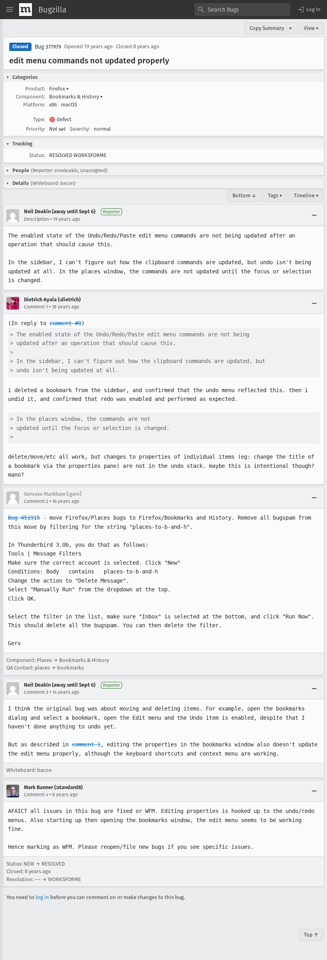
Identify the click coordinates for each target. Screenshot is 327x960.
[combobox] (242, 9)
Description (36, 219)
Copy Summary (267, 28)
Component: (30, 97)
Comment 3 (36, 692)
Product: (35, 89)
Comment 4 (36, 794)
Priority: (35, 129)
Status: (37, 155)
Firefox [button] (59, 89)
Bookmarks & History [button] (76, 97)
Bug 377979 (48, 46)
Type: (39, 119)
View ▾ (311, 28)
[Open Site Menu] (9, 9)
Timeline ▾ (306, 195)
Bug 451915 (24, 517)
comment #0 (65, 323)
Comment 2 (36, 501)
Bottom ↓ (244, 195)
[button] (309, 9)
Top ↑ (311, 935)
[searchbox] (242, 9)
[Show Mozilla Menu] (25, 9)
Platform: (34, 105)
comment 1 (86, 744)
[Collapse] (314, 215)
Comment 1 (36, 307)
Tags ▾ (275, 195)
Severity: (80, 129)
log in (42, 897)
